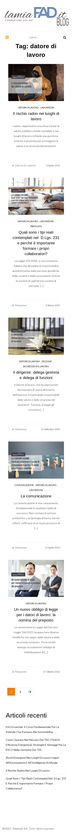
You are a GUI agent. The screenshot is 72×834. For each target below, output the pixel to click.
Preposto (36, 226)
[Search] (65, 37)
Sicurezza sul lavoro (36, 366)
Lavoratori (47, 107)
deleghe (47, 361)
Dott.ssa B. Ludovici (25, 165)
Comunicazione (24, 485)
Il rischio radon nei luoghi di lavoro (28, 770)
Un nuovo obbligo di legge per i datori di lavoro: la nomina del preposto (36, 614)
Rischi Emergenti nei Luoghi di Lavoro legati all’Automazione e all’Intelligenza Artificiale (32, 760)
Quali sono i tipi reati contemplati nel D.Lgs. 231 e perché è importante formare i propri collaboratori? (36, 243)
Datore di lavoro (28, 107)
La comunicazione (36, 496)
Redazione (21, 305)
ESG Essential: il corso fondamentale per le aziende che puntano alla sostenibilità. (32, 729)
